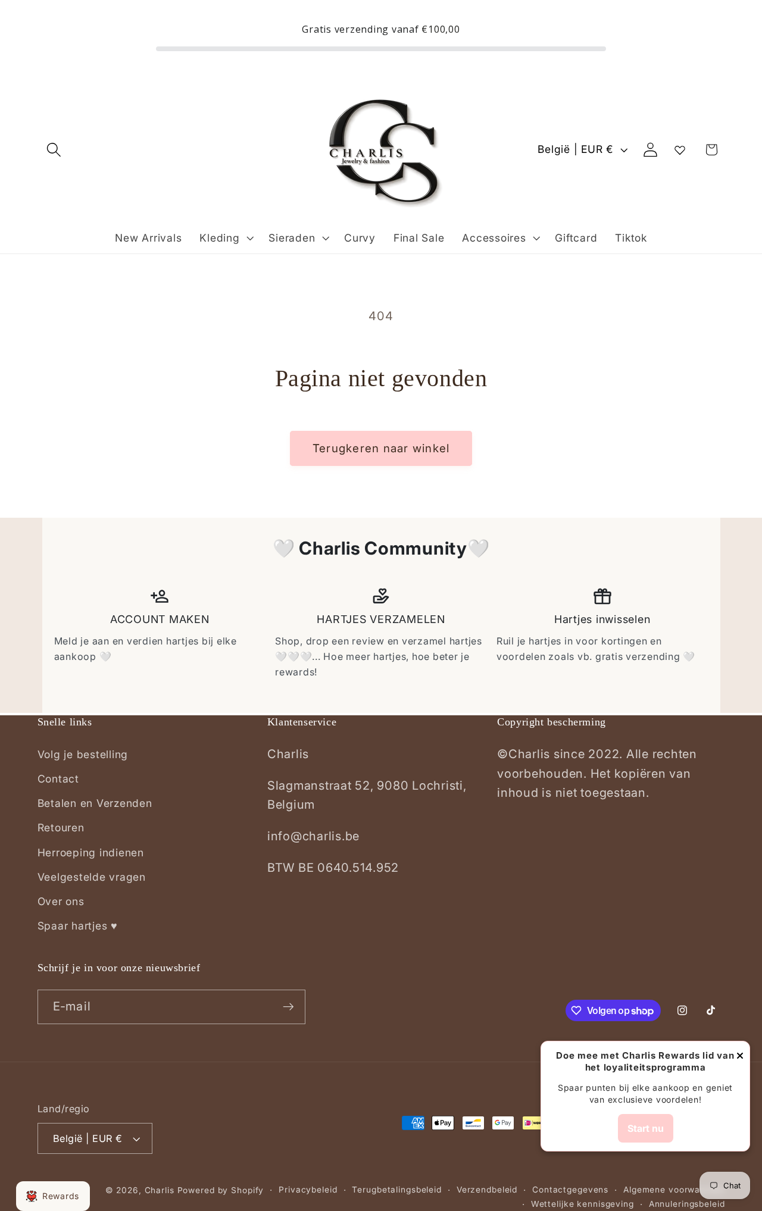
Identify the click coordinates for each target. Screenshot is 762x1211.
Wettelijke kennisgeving (582, 1204)
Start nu (645, 1128)
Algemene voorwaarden (674, 1189)
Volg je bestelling (83, 754)
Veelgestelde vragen (92, 877)
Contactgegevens (570, 1189)
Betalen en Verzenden (95, 803)
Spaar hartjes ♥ (78, 925)
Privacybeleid (308, 1189)
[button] (54, 149)
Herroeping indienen (91, 852)
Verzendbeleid (487, 1189)
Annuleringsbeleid (687, 1204)
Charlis (159, 1190)
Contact (58, 778)
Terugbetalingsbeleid (397, 1189)
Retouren (61, 827)
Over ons (61, 901)
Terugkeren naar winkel (381, 448)
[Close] (739, 1056)
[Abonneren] (288, 1007)
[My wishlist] (680, 150)
